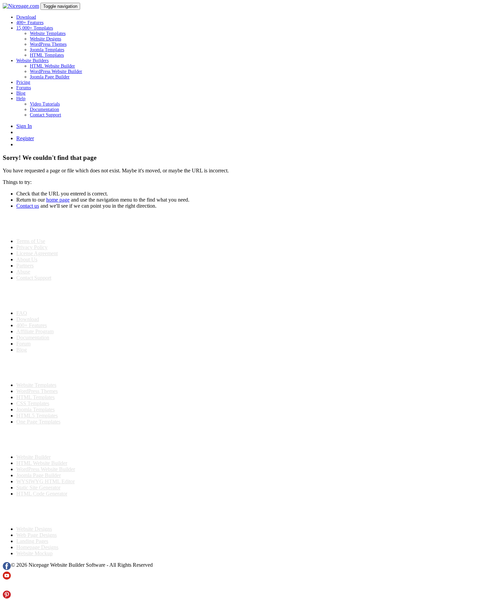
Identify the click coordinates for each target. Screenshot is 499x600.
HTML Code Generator (41, 493)
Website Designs (45, 38)
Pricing (23, 82)
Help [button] (20, 98)
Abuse (23, 272)
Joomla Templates (47, 49)
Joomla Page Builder (50, 76)
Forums (23, 87)
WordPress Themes (48, 44)
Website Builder (33, 457)
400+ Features (29, 22)
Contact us (27, 206)
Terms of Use (30, 241)
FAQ (21, 313)
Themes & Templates (39, 367)
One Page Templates (38, 422)
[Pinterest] (7, 597)
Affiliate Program (35, 331)
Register (25, 138)
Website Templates (48, 33)
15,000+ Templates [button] (34, 28)
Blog (20, 93)
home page (58, 200)
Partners (25, 265)
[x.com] (7, 587)
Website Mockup (34, 553)
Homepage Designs (37, 547)
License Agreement (37, 253)
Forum (23, 343)
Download (26, 17)
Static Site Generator (38, 487)
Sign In (24, 126)
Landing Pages (32, 541)
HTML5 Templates (37, 415)
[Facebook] (7, 568)
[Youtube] (7, 578)
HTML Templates (47, 55)
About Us (26, 259)
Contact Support (45, 114)
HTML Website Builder (52, 66)
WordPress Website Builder (56, 71)
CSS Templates (32, 403)
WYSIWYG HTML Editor (45, 481)
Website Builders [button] (32, 60)
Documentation (44, 109)
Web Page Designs (36, 535)
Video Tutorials (45, 104)
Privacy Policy (32, 247)
